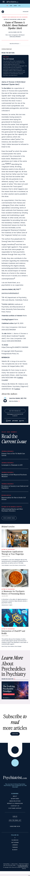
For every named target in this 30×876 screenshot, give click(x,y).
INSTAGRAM (15, 842)
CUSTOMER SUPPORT (15, 808)
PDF (7, 5)
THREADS (15, 847)
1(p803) (8, 164)
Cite (19, 5)
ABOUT (15, 796)
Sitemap (24, 868)
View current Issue (9, 518)
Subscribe (15, 733)
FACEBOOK (15, 840)
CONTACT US (15, 806)
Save (11, 5)
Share (15, 5)
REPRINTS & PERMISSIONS (15, 803)
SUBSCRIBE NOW (15, 826)
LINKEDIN (15, 845)
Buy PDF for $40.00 (15, 411)
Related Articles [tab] (14, 43)
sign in (11, 414)
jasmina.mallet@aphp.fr (10, 293)
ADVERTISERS (15, 798)
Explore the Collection (7, 679)
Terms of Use (14, 863)
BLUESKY (15, 849)
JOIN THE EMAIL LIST (15, 820)
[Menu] (4, 2)
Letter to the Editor (10, 19)
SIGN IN (15, 816)
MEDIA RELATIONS (15, 801)
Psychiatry (25, 11)
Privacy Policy (6, 863)
